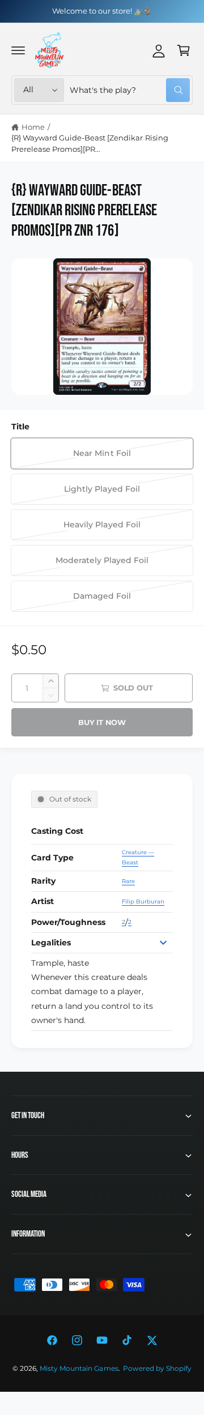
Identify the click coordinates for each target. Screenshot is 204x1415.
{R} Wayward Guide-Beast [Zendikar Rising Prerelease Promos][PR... (89, 143)
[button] (18, 50)
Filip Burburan (143, 901)
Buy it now (102, 722)
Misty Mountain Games (79, 1369)
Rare (128, 881)
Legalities (51, 942)
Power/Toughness (68, 922)
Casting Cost (57, 831)
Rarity (43, 881)
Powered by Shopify (157, 1369)
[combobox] (130, 90)
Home (33, 126)
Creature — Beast (138, 857)
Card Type (52, 858)
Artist (42, 901)
